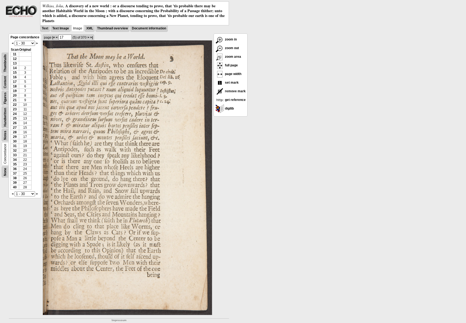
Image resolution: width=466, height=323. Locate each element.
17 (15, 82)
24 (15, 114)
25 (15, 118)
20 (15, 95)
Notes (5, 135)
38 (15, 178)
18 (15, 86)
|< (53, 37)
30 (15, 141)
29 (15, 137)
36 (15, 169)
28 (15, 132)
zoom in (230, 39)
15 (15, 72)
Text (45, 28)
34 (15, 160)
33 (15, 155)
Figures (5, 98)
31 (15, 146)
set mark (231, 82)
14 (15, 68)
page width (232, 74)
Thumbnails (5, 63)
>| (91, 37)
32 (15, 150)
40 (15, 187)
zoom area (232, 57)
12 (15, 59)
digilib (229, 108)
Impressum (119, 320)
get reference (235, 100)
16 (15, 77)
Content (5, 82)
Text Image (60, 28)
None (5, 172)
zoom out (231, 48)
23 (15, 109)
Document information (149, 28)
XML (89, 28)
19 (15, 91)
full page (231, 65)
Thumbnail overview (112, 28)
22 (15, 105)
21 (15, 100)
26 (15, 123)
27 (15, 128)
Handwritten (5, 117)
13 (15, 63)
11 (14, 54)
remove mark (235, 91)
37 (15, 173)
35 (15, 164)
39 (15, 183)
